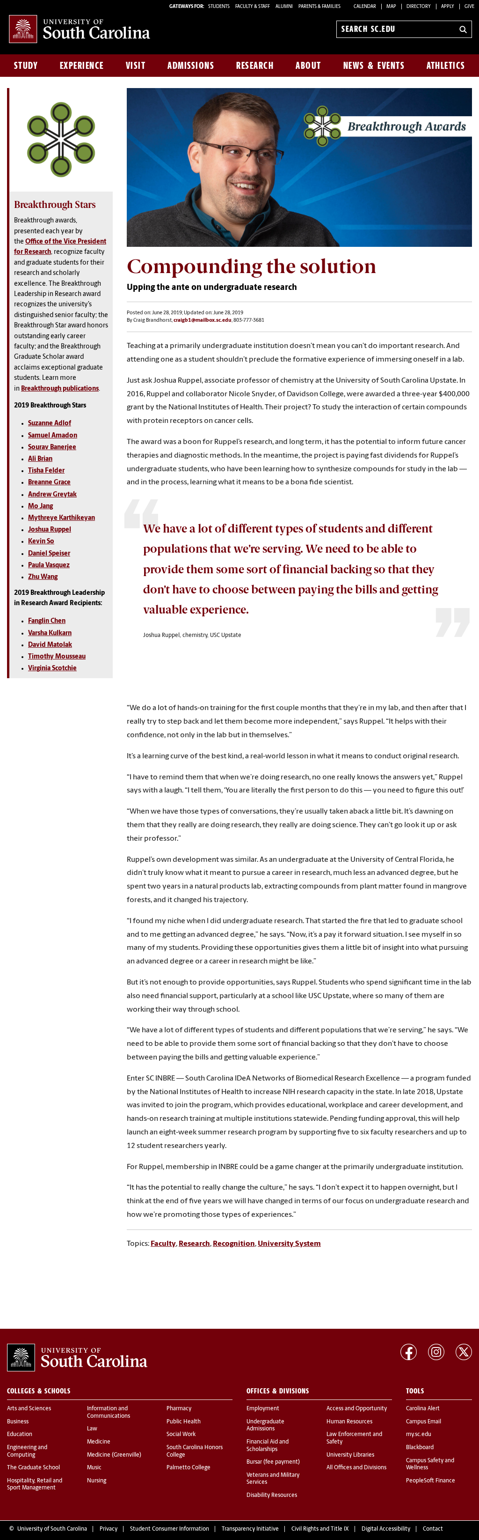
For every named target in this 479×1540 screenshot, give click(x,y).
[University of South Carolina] (77, 1358)
